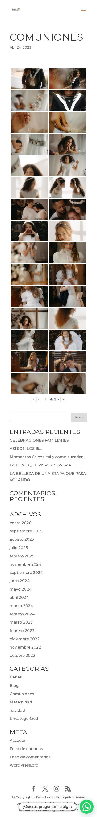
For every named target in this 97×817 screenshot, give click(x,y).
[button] (87, 807)
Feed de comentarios (30, 757)
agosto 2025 (22, 539)
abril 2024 (19, 597)
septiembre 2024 (26, 572)
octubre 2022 (22, 655)
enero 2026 (20, 523)
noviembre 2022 (25, 647)
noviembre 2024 (25, 564)
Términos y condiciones (57, 810)
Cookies (26, 810)
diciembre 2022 (25, 639)
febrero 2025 (22, 556)
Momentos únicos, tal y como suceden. (47, 457)
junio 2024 (20, 581)
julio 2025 (19, 548)
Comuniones (22, 694)
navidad (17, 710)
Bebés (16, 677)
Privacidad (37, 803)
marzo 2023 (21, 622)
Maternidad (21, 702)
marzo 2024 (21, 606)
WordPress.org (24, 765)
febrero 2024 (22, 614)
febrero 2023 (22, 631)
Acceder (17, 740)
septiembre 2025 (26, 531)
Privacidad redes (64, 803)
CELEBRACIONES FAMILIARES (39, 440)
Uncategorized (24, 718)
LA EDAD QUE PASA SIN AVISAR (41, 465)
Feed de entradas (26, 749)
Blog (14, 685)
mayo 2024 (21, 589)
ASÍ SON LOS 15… (26, 448)
